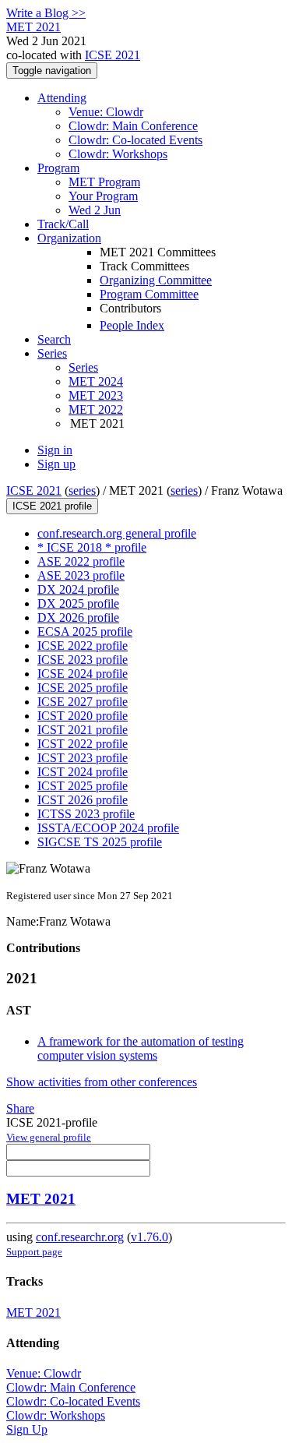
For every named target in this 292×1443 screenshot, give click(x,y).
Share (20, 1108)
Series (83, 367)
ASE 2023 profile (81, 575)
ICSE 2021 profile (52, 506)
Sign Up (26, 1429)
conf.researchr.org (80, 1237)
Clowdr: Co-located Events (135, 139)
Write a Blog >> (46, 12)
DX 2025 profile (78, 603)
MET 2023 (96, 395)
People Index (132, 325)
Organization (69, 238)
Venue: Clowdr (106, 111)
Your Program (103, 196)
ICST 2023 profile (82, 757)
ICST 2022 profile (82, 743)
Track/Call (63, 224)
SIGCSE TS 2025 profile (99, 842)
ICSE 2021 (112, 55)
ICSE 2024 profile (82, 673)
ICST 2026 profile (82, 799)
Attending (61, 97)
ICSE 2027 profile (82, 701)
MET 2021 (41, 1199)
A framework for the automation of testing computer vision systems (140, 1048)
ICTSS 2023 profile (86, 813)
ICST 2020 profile (82, 715)
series (82, 490)
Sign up (56, 464)
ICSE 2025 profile (82, 687)
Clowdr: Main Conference (133, 125)
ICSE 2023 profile (82, 659)
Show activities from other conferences (101, 1081)
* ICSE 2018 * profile (91, 547)
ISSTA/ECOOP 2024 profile (108, 827)
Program (58, 168)
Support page (34, 1252)
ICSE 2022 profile (82, 645)
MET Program (104, 182)
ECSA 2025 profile (84, 631)
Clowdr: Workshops (118, 154)
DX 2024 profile (78, 589)
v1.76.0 (149, 1237)
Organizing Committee (156, 280)
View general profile (48, 1137)
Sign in (54, 450)
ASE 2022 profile (81, 561)
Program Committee (149, 294)
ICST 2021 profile (82, 729)
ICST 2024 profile (82, 771)
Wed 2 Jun (95, 210)
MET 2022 (96, 409)
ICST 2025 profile (82, 785)
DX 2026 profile (78, 617)
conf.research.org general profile (116, 533)
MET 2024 (96, 381)
